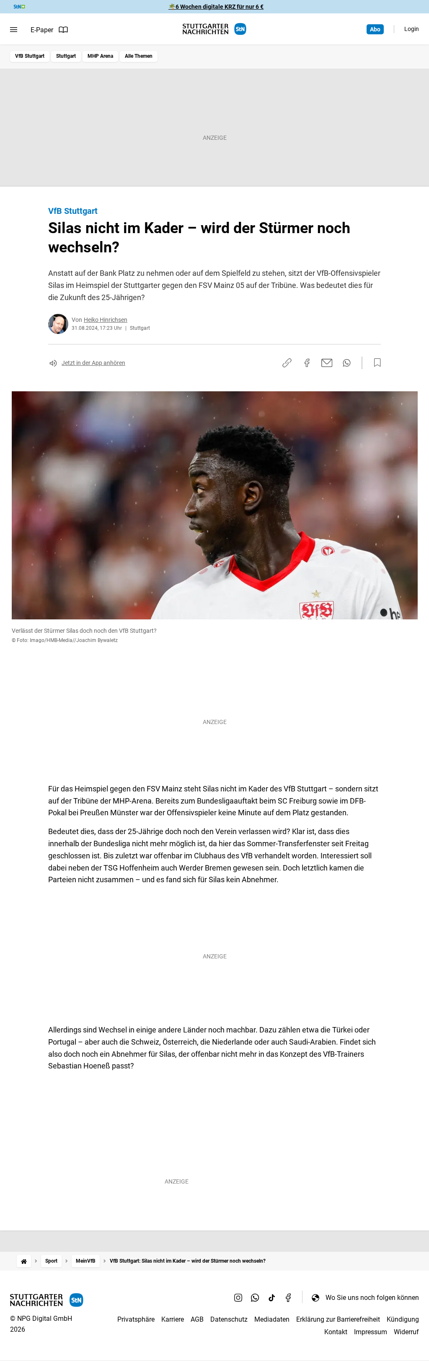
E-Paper (42, 30)
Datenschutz (229, 1319)
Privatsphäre (136, 1319)
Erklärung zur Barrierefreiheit (338, 1319)
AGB (197, 1319)
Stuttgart (66, 56)
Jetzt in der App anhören (93, 363)
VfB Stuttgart (29, 56)
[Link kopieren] (287, 362)
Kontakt (335, 1332)
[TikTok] (272, 1297)
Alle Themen (138, 56)
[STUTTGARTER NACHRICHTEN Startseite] (214, 29)
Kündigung (403, 1319)
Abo (375, 29)
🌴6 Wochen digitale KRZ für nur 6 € (216, 6)
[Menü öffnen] (13, 29)
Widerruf (406, 1332)
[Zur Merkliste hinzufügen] (375, 362)
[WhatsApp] (255, 1297)
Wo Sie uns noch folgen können (372, 1298)
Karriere (172, 1319)
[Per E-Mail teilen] (327, 362)
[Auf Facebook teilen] (307, 362)
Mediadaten (271, 1319)
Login (411, 29)
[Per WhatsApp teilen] (347, 362)
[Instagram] (238, 1297)
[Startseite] (24, 1261)
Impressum (370, 1332)
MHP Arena (100, 56)
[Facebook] (288, 1297)
